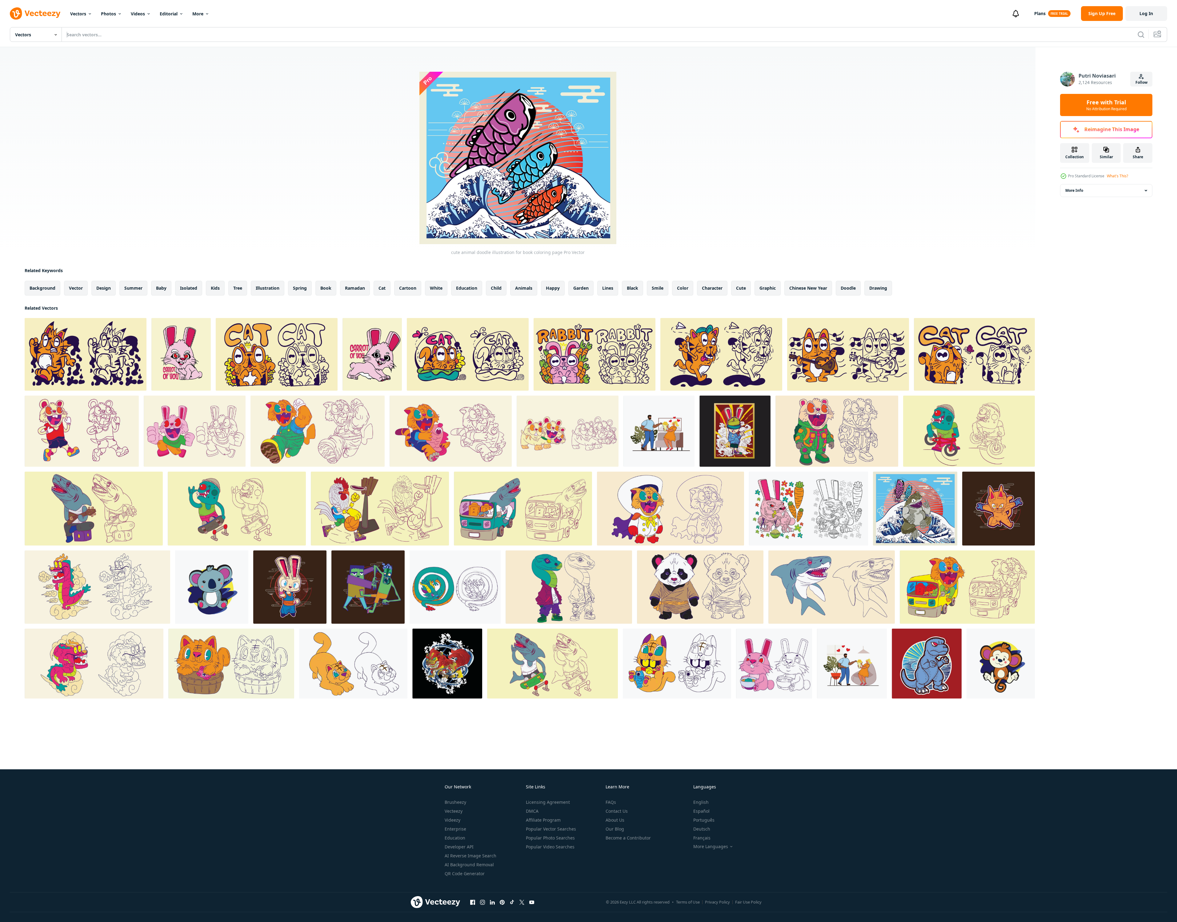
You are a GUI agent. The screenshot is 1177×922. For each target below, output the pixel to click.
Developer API (459, 847)
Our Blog (615, 829)
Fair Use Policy (748, 902)
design (103, 288)
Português (704, 820)
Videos (138, 14)
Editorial (169, 14)
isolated (188, 288)
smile (657, 288)
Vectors (78, 14)
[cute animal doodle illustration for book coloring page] (82, 431)
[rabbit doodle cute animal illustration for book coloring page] (181, 354)
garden (581, 288)
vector (76, 288)
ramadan (355, 288)
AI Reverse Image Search (470, 856)
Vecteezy (453, 811)
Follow (1141, 82)
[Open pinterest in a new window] (502, 902)
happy (553, 288)
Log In (1146, 13)
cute (741, 288)
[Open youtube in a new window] (531, 902)
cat (382, 288)
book (325, 288)
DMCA (532, 811)
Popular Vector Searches (551, 829)
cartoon (407, 288)
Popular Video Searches (550, 847)
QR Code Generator (465, 873)
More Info (1074, 190)
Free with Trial (1106, 105)
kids (215, 288)
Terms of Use (688, 902)
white (436, 288)
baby (161, 288)
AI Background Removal (469, 865)
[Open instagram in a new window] (482, 902)
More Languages (710, 846)
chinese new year (808, 288)
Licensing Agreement (548, 802)
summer (133, 288)
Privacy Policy (717, 902)
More (197, 14)
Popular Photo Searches (550, 838)
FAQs (611, 802)
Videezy (452, 820)
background (42, 288)
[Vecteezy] (35, 13)
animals (523, 288)
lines (607, 288)
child (496, 288)
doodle (848, 288)
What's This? (1117, 176)
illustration (267, 288)
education (466, 288)
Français (702, 838)
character (712, 288)
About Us (615, 820)
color (682, 288)
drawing (878, 288)
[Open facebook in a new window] (472, 902)
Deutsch (701, 829)
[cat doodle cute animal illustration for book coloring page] (85, 354)
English (701, 802)
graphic (767, 288)
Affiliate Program (543, 820)
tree (237, 288)
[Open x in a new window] (521, 902)
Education (455, 838)
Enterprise (455, 829)
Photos (108, 14)
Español (701, 811)
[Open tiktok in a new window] (512, 902)
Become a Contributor (628, 838)
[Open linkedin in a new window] (492, 902)
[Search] (1141, 34)
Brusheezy (455, 802)
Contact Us (617, 811)
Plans (1040, 13)
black (632, 288)
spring (300, 288)
